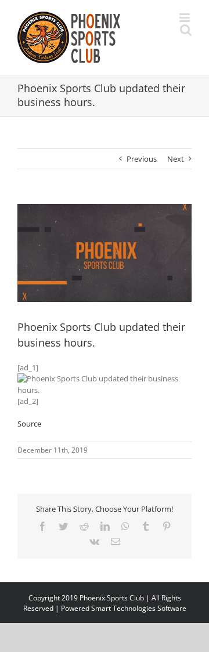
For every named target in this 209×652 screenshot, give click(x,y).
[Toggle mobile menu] (185, 18)
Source (29, 423)
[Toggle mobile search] (186, 30)
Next (175, 159)
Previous (142, 159)
